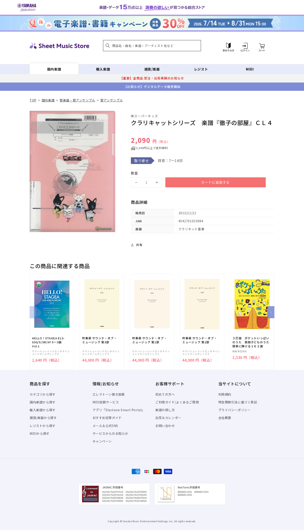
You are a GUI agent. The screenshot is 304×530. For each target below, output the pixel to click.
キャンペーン (102, 441)
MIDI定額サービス (106, 402)
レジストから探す (43, 425)
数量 (134, 173)
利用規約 (224, 394)
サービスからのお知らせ (110, 433)
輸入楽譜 (103, 69)
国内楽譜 (54, 69)
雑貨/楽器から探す (43, 417)
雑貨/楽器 (152, 69)
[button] (152, 45)
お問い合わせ (165, 425)
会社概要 (224, 417)
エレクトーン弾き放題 (109, 394)
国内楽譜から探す (43, 402)
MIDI (250, 69)
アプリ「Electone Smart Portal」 (119, 410)
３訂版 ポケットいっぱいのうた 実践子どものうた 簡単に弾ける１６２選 (252, 342)
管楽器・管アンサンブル (77, 100)
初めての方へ (165, 394)
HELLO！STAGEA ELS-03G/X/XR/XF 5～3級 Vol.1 (48, 342)
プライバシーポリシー (234, 410)
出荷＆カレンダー (168, 417)
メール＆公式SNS (105, 425)
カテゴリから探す (43, 394)
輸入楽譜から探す (43, 410)
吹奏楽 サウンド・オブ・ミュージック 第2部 (199, 340)
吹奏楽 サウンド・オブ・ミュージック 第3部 (99, 340)
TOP (33, 100)
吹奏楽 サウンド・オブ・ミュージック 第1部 (149, 340)
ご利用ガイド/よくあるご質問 (177, 402)
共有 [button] (139, 245)
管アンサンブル (111, 100)
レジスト (201, 69)
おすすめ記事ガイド (107, 417)
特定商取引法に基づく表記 (237, 402)
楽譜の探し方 (165, 410)
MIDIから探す (40, 433)
